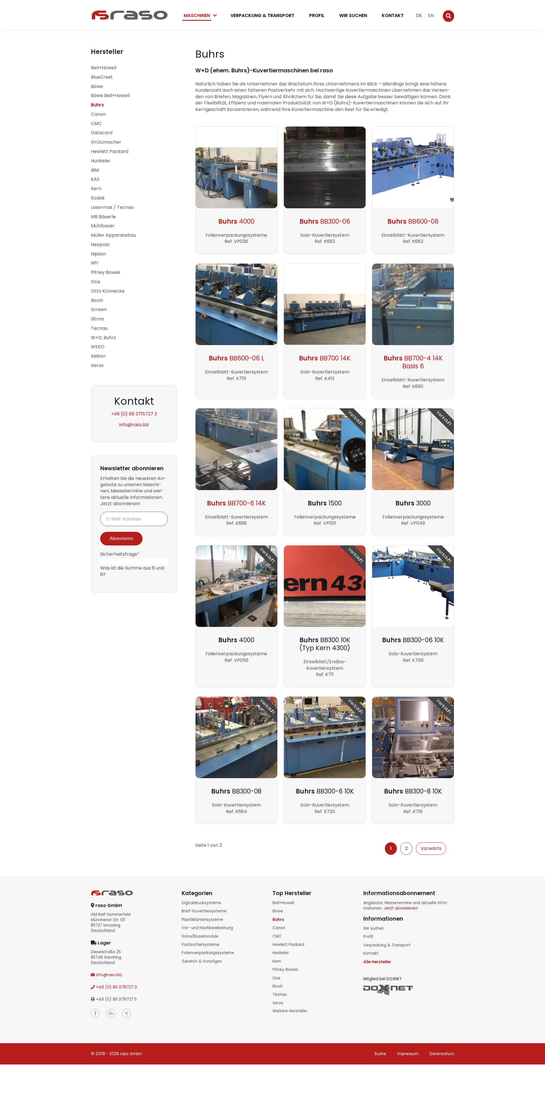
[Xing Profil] (126, 1013)
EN (431, 15)
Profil (316, 15)
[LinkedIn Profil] (110, 1013)
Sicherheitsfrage (119, 554)
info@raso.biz (134, 424)
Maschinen (197, 15)
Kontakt (393, 15)
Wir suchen (353, 15)
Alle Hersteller (377, 962)
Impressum (407, 1054)
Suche (380, 1054)
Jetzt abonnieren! (401, 908)
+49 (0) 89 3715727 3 (134, 414)
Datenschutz (442, 1054)
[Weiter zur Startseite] (129, 15)
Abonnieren (121, 538)
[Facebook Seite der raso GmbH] (95, 1013)
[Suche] (448, 16)
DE (419, 15)
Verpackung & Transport (262, 15)
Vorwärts (431, 848)
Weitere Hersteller (289, 1011)
